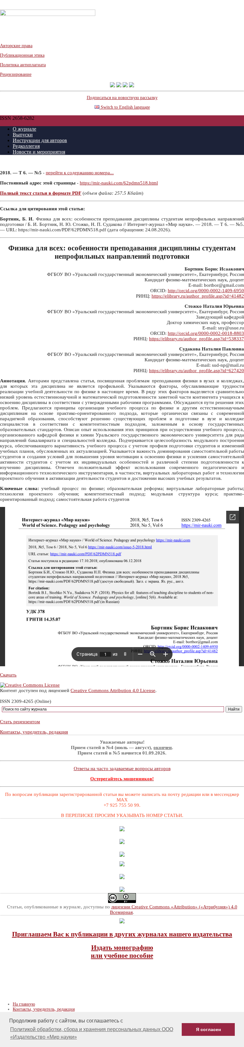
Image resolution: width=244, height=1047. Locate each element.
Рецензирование (15, 74)
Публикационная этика (22, 55)
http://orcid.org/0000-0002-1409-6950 (206, 290)
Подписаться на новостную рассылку (122, 97)
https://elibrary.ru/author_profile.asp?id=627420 (196, 370)
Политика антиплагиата (23, 64)
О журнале (24, 129)
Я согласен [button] (208, 1029)
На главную (24, 1004)
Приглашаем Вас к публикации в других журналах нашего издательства (122, 934)
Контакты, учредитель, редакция (34, 731)
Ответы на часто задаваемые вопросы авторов (122, 768)
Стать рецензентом (20, 721)
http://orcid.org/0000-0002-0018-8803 (206, 333)
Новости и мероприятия (39, 152)
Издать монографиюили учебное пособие (122, 951)
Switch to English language (124, 107)
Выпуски (23, 134)
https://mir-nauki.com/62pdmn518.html (119, 182)
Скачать (8, 674)
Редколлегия (26, 146)
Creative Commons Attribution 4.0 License (113, 690)
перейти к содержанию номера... (80, 172)
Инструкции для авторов (40, 140)
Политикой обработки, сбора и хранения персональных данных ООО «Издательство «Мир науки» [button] (91, 1033)
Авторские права (16, 45)
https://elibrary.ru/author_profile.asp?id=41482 (198, 296)
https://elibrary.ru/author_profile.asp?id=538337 (196, 338)
